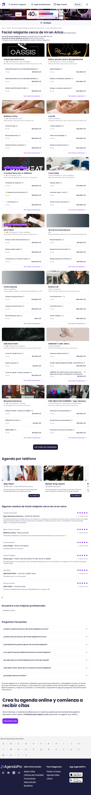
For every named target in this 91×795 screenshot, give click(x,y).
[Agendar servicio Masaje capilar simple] (23, 250)
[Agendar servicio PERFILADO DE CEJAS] (23, 422)
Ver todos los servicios (32, 96)
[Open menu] (87, 4)
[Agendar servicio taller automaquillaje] (67, 137)
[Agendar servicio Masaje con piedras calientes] (67, 89)
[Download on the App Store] (79, 773)
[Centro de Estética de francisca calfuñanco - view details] (67, 107)
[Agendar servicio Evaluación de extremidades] (67, 412)
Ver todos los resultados (45, 447)
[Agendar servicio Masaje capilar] (67, 184)
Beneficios (28, 785)
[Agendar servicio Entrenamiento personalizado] (67, 422)
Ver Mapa (47, 23)
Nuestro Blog (29, 771)
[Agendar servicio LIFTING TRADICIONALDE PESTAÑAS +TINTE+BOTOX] (67, 364)
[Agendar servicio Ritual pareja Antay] (23, 137)
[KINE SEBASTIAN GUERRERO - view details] (67, 391)
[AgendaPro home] (3, 4)
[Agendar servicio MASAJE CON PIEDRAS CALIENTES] (67, 80)
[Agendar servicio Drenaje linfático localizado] (23, 146)
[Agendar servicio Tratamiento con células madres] (23, 260)
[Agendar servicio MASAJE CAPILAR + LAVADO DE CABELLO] (23, 412)
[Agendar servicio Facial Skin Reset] (67, 307)
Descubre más (10, 721)
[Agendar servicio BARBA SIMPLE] (23, 431)
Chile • (9, 28)
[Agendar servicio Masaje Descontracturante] (23, 194)
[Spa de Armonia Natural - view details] (67, 220)
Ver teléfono (34, 496)
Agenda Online (53, 775)
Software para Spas (33, 714)
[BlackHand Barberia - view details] (23, 391)
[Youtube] (19, 772)
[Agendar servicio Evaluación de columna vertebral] (67, 431)
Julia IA (50, 778)
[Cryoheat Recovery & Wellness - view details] (23, 163)
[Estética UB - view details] (67, 277)
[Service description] (37, 69)
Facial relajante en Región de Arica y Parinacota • (28, 28)
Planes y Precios (54, 771)
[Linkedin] (13, 772)
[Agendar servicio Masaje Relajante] (67, 241)
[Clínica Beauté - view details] (23, 277)
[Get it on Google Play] (79, 780)
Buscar (77, 4)
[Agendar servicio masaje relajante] (67, 127)
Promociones (29, 778)
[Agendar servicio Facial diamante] (67, 298)
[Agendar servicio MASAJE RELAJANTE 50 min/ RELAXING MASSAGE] (23, 80)
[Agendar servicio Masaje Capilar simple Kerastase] (23, 241)
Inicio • (4, 28)
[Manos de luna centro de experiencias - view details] (67, 50)
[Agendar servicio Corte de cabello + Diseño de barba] (23, 374)
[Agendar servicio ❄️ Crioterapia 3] (23, 203)
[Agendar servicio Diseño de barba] (23, 364)
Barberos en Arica (9, 610)
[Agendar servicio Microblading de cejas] (23, 317)
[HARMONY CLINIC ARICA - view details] (67, 334)
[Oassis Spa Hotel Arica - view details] (23, 50)
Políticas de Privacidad (34, 775)
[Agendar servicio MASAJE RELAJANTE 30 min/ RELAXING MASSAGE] (23, 70)
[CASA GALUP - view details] (67, 163)
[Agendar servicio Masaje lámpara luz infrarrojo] (67, 260)
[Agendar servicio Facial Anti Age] (23, 127)
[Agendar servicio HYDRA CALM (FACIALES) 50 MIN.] (23, 89)
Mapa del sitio (30, 782)
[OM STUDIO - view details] (23, 220)
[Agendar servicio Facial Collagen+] (67, 317)
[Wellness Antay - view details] (23, 107)
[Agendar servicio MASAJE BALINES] (67, 70)
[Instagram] (3, 772)
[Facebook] (8, 772)
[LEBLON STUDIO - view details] (23, 334)
